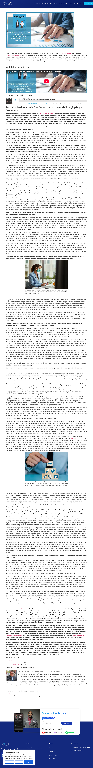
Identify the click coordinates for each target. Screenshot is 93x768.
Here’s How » (13, 694)
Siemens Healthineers (15, 55)
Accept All (28, 762)
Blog (75, 3)
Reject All (19, 762)
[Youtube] (14, 749)
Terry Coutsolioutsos (65, 53)
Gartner (73, 438)
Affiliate (29, 751)
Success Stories (53, 3)
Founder (51, 748)
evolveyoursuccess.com (16, 698)
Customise (9, 762)
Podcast (70, 3)
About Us (79, 3)
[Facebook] (1, 749)
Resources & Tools (63, 3)
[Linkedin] (11, 749)
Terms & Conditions (54, 759)
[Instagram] (8, 749)
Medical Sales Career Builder (42, 3)
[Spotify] (17, 749)
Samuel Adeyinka (14, 665)
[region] (19, 757)
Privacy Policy (53, 755)
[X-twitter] (5, 749)
